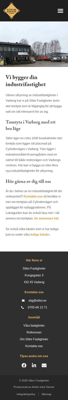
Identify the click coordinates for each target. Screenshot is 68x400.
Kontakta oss (33, 196)
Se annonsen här (46, 218)
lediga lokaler (39, 234)
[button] (60, 10)
